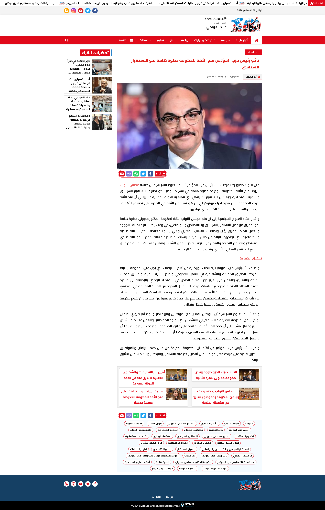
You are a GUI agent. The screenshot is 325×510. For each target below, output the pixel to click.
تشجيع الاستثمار (245, 436)
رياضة (184, 40)
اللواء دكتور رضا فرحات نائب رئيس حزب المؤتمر (152, 455)
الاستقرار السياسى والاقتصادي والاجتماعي (225, 449)
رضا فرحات (190, 455)
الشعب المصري (209, 423)
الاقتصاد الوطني (162, 436)
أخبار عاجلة (242, 40)
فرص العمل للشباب (151, 443)
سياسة (225, 40)
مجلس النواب (231, 423)
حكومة (249, 423)
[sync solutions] (187, 506)
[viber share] (129, 173)
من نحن (169, 496)
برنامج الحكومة (187, 468)
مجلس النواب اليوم (162, 468)
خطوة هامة (162, 462)
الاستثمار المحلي (242, 455)
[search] (66, 40)
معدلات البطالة (202, 443)
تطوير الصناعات (138, 449)
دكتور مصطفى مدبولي (217, 436)
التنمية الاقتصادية (168, 430)
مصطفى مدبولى (193, 430)
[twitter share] (143, 173)
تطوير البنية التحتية (228, 443)
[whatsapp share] (136, 173)
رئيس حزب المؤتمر (239, 430)
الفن (172, 40)
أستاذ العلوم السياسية (137, 462)
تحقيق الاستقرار (186, 449)
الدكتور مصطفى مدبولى (181, 423)
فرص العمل (155, 423)
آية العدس (251, 76)
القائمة (124, 40)
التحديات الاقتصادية (136, 436)
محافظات (145, 40)
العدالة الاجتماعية (178, 443)
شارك (159, 174)
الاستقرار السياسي (187, 436)
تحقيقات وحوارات (204, 40)
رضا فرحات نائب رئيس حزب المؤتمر (236, 462)
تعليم (160, 40)
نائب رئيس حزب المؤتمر (214, 455)
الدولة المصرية (134, 423)
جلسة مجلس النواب (140, 430)
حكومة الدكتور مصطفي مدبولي (193, 462)
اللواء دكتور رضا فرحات (214, 468)
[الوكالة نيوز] (246, 25)
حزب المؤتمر (216, 430)
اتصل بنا (156, 496)
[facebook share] (150, 173)
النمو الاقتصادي (162, 449)
